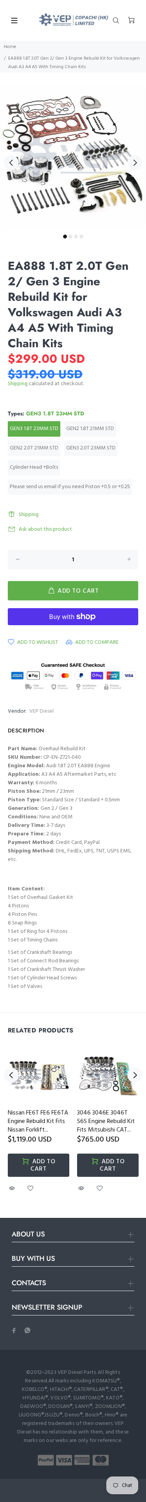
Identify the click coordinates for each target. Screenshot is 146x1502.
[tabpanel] (73, 158)
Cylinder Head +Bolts (34, 467)
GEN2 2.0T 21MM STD (34, 448)
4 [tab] (81, 236)
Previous (11, 162)
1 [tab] (65, 236)
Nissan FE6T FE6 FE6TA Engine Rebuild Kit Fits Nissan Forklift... (38, 1121)
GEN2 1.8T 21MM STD (90, 428)
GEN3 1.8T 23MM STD (34, 428)
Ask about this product (45, 529)
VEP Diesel (41, 711)
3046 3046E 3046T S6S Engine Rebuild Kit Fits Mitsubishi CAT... (106, 1121)
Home (10, 47)
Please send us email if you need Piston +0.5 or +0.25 (70, 486)
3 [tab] (76, 236)
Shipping (18, 383)
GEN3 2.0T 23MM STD (91, 448)
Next (134, 162)
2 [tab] (70, 236)
